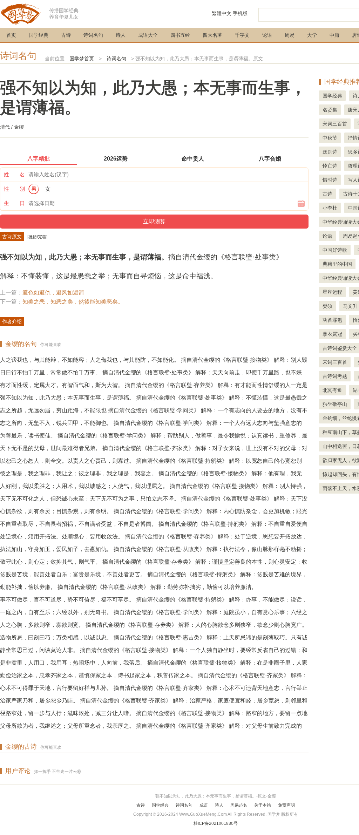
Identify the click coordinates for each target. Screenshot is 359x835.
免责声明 (286, 805)
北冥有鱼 (332, 390)
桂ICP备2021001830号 (216, 823)
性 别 (14, 189)
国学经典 (38, 35)
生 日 (14, 203)
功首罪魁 (332, 320)
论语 (267, 35)
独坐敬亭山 (335, 404)
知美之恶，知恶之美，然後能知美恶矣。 (72, 302)
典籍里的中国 (337, 264)
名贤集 (330, 110)
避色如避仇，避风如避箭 (53, 293)
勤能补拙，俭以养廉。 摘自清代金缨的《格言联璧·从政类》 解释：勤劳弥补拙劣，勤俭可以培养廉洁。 (128, 587)
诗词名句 (93, 35)
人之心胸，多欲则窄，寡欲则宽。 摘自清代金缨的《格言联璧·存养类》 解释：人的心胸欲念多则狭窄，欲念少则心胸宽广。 (153, 625)
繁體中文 (221, 13)
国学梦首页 (81, 58)
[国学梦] (21, 13)
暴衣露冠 (332, 334)
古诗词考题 (335, 376)
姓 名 (14, 174)
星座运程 (332, 292)
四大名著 (212, 35)
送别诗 (330, 152)
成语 (203, 805)
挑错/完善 (37, 237)
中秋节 (330, 138)
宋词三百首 (335, 124)
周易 (289, 35)
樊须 (327, 306)
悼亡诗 (330, 166)
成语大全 (148, 35)
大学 (312, 35)
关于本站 (262, 805)
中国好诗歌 (335, 250)
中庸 (334, 35)
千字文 (242, 35)
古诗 (66, 35)
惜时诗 (330, 180)
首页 (11, 35)
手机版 (240, 13)
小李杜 (330, 208)
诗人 (121, 35)
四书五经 (180, 35)
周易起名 (238, 805)
